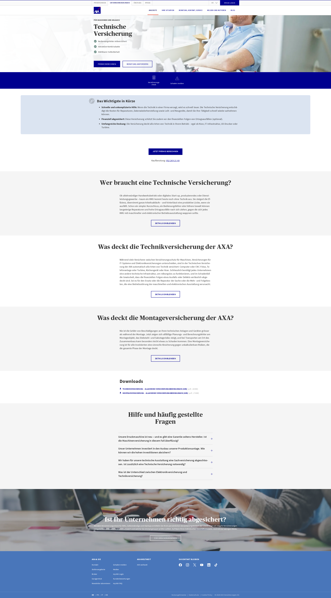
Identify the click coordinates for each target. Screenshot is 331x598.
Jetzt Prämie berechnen (165, 151)
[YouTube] (202, 564)
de (213, 3)
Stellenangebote (98, 569)
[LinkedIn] (209, 564)
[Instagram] (188, 564)
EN (107, 595)
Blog (233, 10)
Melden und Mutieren (216, 10)
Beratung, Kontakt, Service (190, 10)
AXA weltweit (142, 565)
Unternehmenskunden (120, 3)
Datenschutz (194, 595)
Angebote (153, 10)
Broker (94, 574)
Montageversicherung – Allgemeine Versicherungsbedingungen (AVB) (161, 393)
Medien (116, 569)
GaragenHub (97, 579)
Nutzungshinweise (179, 595)
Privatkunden (100, 3)
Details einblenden (165, 223)
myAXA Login (118, 574)
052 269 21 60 (173, 160)
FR (98, 595)
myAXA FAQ (117, 583)
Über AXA (137, 3)
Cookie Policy (207, 595)
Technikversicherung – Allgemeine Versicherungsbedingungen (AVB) (160, 389)
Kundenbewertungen (121, 579)
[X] (195, 564)
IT (102, 595)
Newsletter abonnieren (101, 583)
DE (93, 595)
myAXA (147, 3)
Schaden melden (120, 565)
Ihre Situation (168, 10)
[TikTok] (216, 564)
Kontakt (95, 565)
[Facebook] (181, 564)
